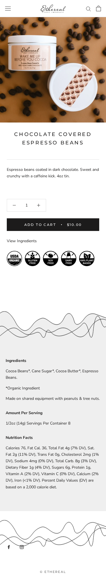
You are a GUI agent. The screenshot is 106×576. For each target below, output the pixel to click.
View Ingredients (22, 241)
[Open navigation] (8, 8)
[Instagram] (22, 547)
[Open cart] (98, 8)
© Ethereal (53, 572)
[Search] (88, 8)
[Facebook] (9, 547)
